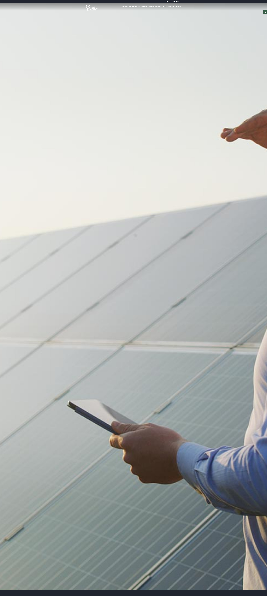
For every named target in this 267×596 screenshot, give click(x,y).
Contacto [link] (178, 6)
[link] (265, 12)
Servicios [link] (164, 6)
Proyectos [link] (171, 6)
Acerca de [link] (125, 6)
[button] (2, 593)
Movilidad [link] (144, 6)
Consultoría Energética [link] (154, 6)
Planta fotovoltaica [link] (134, 6)
